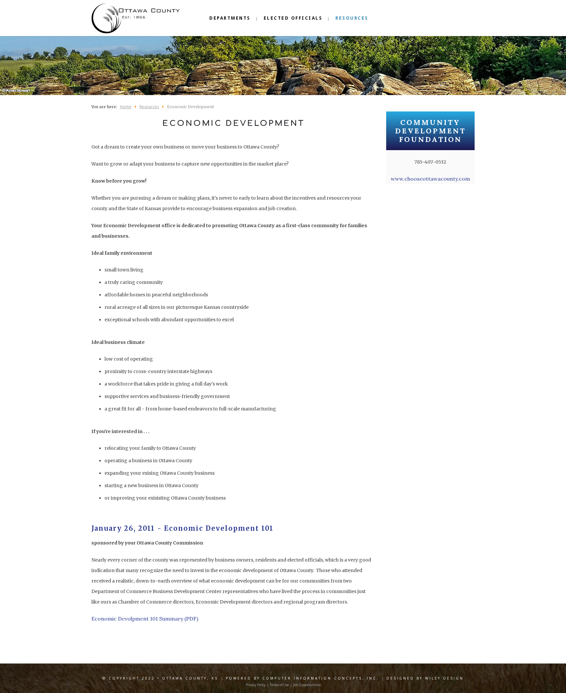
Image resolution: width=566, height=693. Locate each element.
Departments (230, 18)
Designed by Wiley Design (425, 678)
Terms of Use (279, 685)
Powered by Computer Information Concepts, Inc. (302, 678)
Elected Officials (293, 18)
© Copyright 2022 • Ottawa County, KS (160, 678)
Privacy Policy (256, 685)
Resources (351, 18)
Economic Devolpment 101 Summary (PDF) (144, 618)
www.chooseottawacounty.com (430, 178)
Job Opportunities (307, 685)
